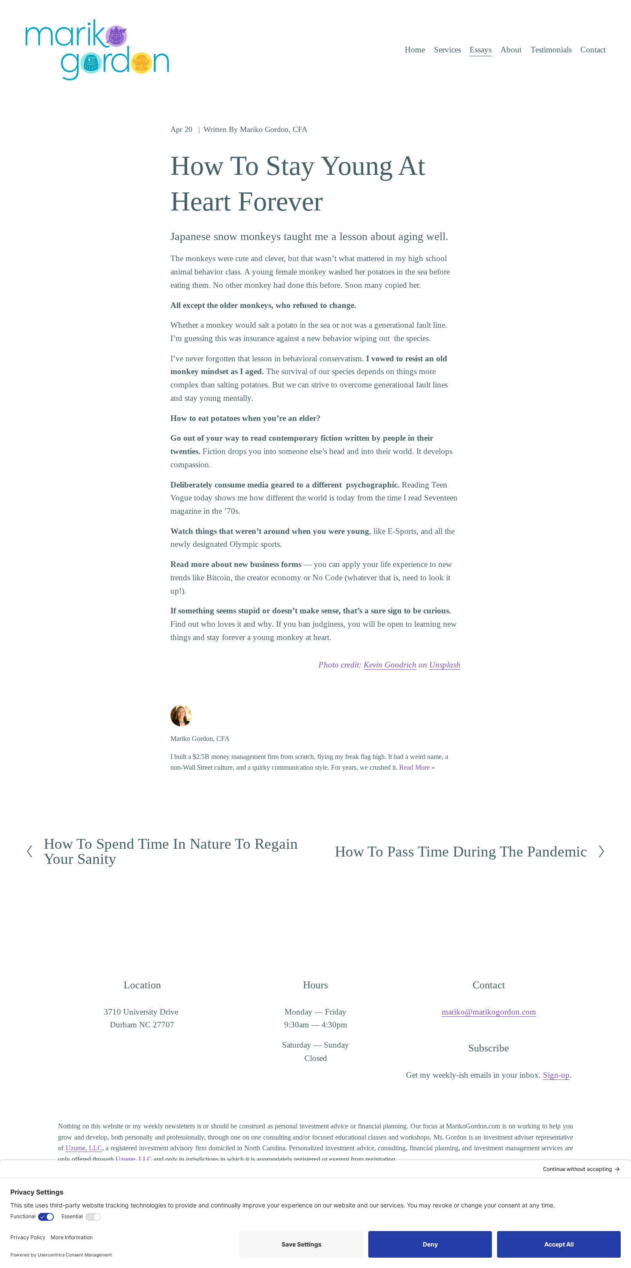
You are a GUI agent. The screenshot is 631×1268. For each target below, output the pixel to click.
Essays (480, 49)
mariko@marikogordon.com (489, 1011)
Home (415, 49)
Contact (593, 49)
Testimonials (551, 49)
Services (447, 49)
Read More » (417, 767)
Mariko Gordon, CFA (273, 129)
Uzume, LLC (84, 1148)
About (511, 49)
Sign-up (556, 1074)
